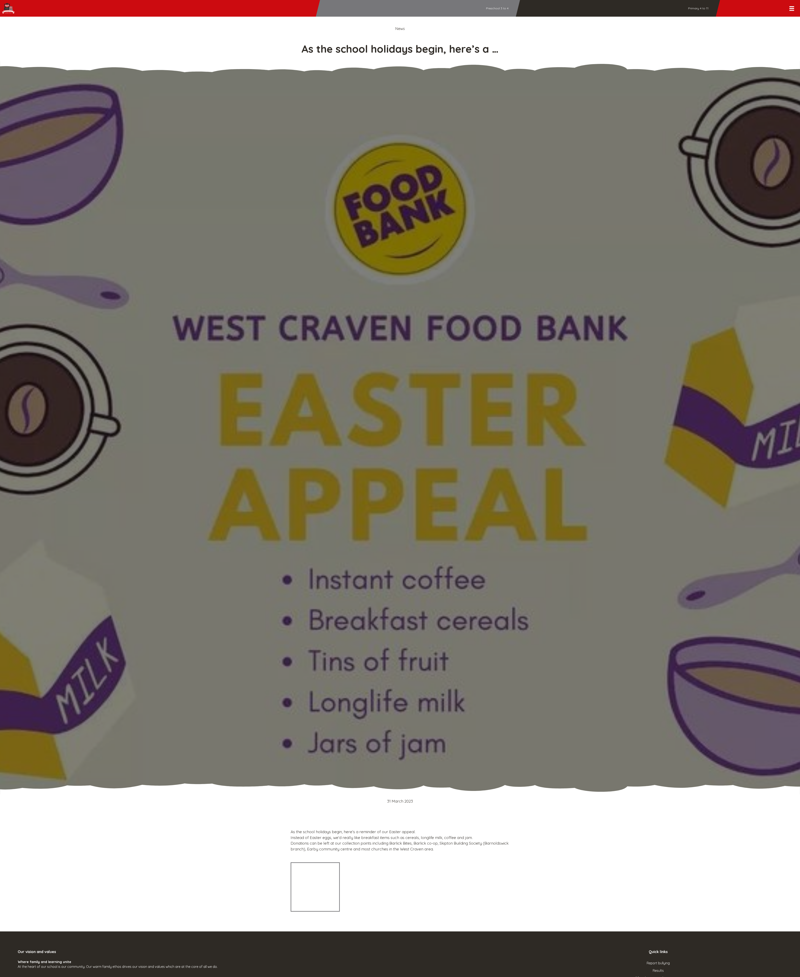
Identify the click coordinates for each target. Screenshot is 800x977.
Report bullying (658, 963)
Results (658, 970)
